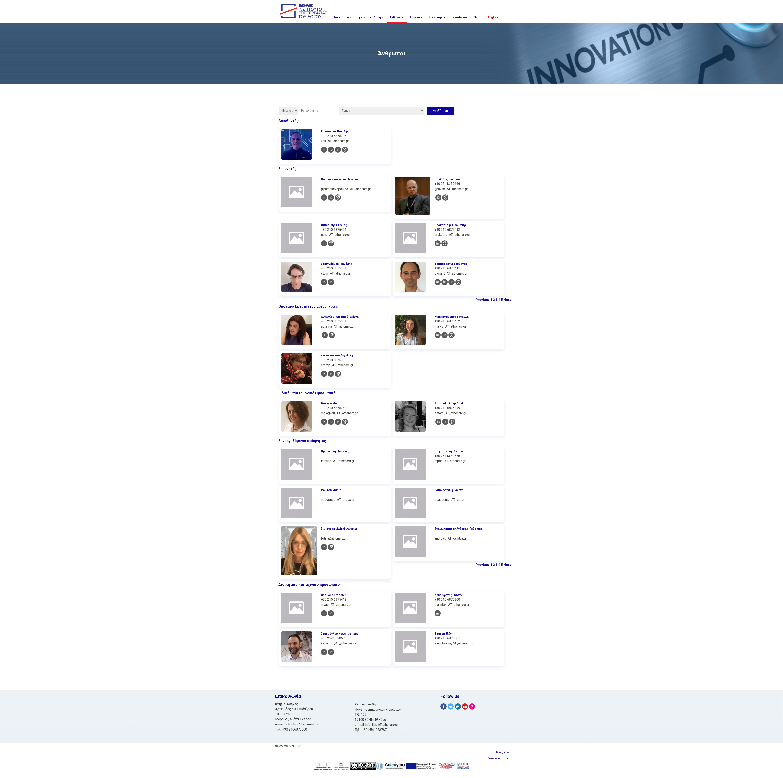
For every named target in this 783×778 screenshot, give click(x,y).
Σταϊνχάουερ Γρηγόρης (336, 263)
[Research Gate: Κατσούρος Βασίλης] (338, 150)
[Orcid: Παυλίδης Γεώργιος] (438, 197)
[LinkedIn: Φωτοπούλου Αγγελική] (324, 374)
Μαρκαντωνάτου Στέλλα (452, 316)
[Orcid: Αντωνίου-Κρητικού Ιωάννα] (325, 335)
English (493, 17)
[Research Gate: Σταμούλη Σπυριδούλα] (445, 422)
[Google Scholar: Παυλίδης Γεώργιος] (445, 197)
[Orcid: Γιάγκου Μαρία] (331, 422)
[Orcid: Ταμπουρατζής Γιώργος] (444, 282)
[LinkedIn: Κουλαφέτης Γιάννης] (438, 613)
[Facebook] (443, 706)
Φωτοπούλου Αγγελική (337, 355)
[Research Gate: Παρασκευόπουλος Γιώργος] (331, 197)
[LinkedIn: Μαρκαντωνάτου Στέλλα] (438, 335)
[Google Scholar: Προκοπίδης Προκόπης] (444, 243)
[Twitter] (451, 706)
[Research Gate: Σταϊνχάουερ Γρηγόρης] (331, 282)
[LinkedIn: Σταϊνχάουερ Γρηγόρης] (324, 282)
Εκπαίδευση (459, 17)
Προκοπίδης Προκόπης (451, 225)
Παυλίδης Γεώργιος (448, 179)
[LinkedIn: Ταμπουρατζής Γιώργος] (438, 282)
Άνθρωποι (397, 17)
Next (507, 300)
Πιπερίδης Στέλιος (334, 225)
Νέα (477, 17)
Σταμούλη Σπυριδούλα (450, 403)
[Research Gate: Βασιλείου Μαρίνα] (331, 613)
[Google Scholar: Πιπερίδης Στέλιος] (331, 243)
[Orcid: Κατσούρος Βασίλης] (331, 150)
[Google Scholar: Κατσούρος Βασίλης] (345, 150)
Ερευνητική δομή (370, 17)
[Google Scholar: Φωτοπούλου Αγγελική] (338, 374)
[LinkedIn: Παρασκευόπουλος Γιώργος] (324, 197)
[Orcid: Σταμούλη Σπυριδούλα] (438, 422)
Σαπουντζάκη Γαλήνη (449, 490)
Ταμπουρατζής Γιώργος (451, 263)
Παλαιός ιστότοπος (499, 758)
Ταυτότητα (341, 17)
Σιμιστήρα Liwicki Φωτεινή (339, 528)
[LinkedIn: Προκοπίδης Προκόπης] (438, 243)
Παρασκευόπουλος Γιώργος (340, 179)
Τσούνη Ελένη (444, 633)
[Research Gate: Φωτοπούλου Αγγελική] (331, 374)
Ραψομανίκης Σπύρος (449, 451)
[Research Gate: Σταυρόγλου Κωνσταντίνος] (331, 652)
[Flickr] (472, 706)
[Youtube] (465, 706)
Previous (483, 300)
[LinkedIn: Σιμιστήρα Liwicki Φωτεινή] (324, 547)
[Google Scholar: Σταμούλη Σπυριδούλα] (452, 422)
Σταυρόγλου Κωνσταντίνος (339, 633)
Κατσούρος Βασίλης (335, 131)
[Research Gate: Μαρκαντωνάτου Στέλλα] (444, 335)
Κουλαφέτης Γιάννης (449, 595)
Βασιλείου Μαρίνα (333, 595)
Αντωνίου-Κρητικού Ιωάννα (340, 316)
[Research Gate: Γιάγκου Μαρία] (338, 422)
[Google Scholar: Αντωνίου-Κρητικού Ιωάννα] (332, 335)
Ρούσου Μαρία (331, 490)
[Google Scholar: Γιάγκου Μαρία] (345, 422)
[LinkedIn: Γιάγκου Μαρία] (324, 422)
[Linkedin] (458, 706)
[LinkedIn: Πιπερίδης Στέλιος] (324, 243)
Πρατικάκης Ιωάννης (335, 451)
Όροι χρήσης (503, 752)
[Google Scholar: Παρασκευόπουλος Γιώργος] (338, 197)
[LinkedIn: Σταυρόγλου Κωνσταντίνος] (324, 652)
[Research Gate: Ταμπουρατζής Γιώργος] (451, 282)
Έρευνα (415, 17)
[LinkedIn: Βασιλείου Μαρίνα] (324, 613)
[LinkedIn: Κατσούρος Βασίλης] (324, 150)
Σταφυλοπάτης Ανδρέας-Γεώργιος (458, 528)
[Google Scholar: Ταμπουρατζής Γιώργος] (458, 282)
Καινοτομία (437, 17)
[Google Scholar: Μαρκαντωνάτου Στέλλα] (451, 335)
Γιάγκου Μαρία (331, 403)
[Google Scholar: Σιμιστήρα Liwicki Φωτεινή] (331, 547)
